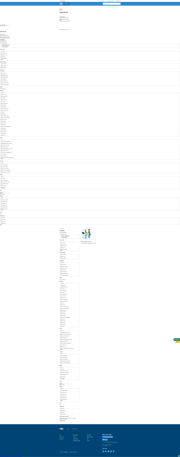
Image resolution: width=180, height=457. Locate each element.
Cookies (14, 456)
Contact (88, 440)
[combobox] (64, 18)
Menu (67, 3)
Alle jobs (4, 46)
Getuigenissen (75, 438)
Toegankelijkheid (7, 456)
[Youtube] (108, 451)
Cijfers (74, 436)
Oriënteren (61, 438)
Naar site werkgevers (101, 0)
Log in (119, 0)
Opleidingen (62, 436)
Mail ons (105, 439)
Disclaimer (2, 456)
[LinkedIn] (106, 451)
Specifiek (3, 188)
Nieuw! (177, 341)
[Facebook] (103, 451)
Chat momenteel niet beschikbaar (110, 442)
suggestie (106, 444)
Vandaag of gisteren (65, 235)
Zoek (60, 20)
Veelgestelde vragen (76, 440)
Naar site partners (111, 0)
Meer (1, 59)
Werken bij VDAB (90, 436)
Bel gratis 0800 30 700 (108, 436)
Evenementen (75, 435)
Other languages (19, 456)
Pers (87, 438)
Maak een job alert (62, 420)
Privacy (11, 456)
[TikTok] (114, 451)
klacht (110, 444)
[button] (176, 339)
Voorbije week (64, 236)
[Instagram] (111, 451)
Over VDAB (89, 435)
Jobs (68, 428)
